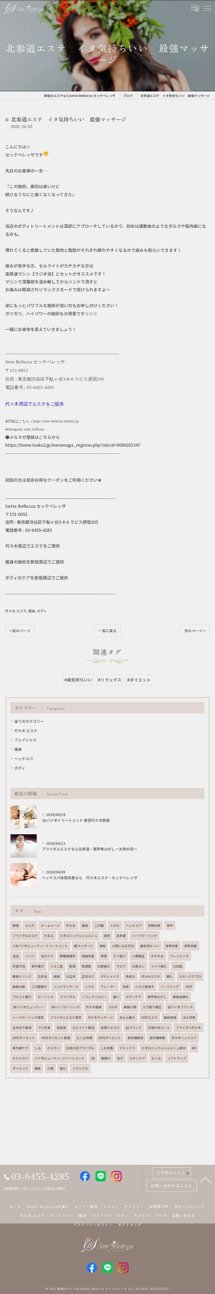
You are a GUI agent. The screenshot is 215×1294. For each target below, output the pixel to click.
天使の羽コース (159, 1027)
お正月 (71, 976)
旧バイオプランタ (180, 1007)
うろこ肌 (56, 966)
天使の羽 (19, 966)
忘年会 (42, 976)
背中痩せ (37, 966)
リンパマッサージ (66, 986)
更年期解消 (135, 1038)
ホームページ (50, 925)
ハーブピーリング (144, 936)
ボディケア (133, 997)
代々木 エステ (15, 610)
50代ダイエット (24, 1038)
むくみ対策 (84, 1038)
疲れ (169, 976)
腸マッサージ (83, 946)
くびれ (115, 925)
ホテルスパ (20, 1058)
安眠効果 (154, 925)
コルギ (112, 1007)
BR (194, 1048)
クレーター (108, 986)
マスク (121, 966)
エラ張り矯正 (152, 1007)
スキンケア (137, 1058)
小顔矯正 (138, 956)
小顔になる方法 (123, 946)
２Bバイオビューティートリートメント (40, 946)
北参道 (121, 936)
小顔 (50, 1068)
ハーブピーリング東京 (28, 1017)
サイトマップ (130, 1224)
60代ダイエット (110, 1038)
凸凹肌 (177, 966)
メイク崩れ (159, 966)
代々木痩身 (94, 1007)
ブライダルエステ (25, 936)
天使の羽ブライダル (80, 1048)
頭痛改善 (88, 956)
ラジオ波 (44, 1027)
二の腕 (99, 925)
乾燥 (72, 966)
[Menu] (207, 8)
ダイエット (20, 1068)
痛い (116, 997)
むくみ (156, 1058)
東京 (107, 936)
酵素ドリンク (22, 976)
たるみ (48, 936)
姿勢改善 (190, 946)
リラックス (80, 1068)
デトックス (127, 1048)
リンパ (30, 956)
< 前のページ (20, 630)
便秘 (102, 946)
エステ (30, 925)
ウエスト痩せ (22, 997)
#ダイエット (139, 680)
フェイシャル (25, 739)
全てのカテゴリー (29, 721)
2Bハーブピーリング (65, 1007)
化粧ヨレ (138, 966)
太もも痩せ (127, 1017)
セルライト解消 (83, 1027)
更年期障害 (157, 1038)
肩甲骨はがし (157, 997)
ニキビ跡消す (144, 986)
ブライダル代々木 (188, 1027)
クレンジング (179, 956)
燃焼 (56, 976)
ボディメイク (110, 976)
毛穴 (120, 1058)
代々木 (71, 925)
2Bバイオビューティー (29, 1007)
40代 (188, 986)
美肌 (38, 1068)
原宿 (104, 956)
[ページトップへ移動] (206, 1179)
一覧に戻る (107, 630)
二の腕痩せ (39, 986)
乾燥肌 (86, 966)
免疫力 (130, 976)
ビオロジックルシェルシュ (79, 936)
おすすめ (157, 956)
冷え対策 (189, 1017)
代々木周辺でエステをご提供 (32, 546)
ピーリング (45, 997)
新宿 (16, 925)
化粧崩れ (104, 966)
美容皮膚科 (181, 997)
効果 (126, 986)
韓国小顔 (130, 1007)
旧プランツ (134, 1027)
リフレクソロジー (94, 997)
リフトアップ (176, 1058)
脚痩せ (106, 1058)
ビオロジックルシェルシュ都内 (164, 1048)
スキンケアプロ (190, 976)
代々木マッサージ (100, 1017)
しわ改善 (107, 1048)
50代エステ (149, 1017)
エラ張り (119, 956)
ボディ (42, 610)
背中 (170, 925)
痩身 (31, 610)
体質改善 (171, 946)
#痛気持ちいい (78, 680)
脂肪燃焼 (170, 1017)
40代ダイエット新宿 (55, 1038)
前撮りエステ (110, 1027)
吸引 (63, 1068)
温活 (16, 956)
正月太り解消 (22, 1027)
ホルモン (53, 1048)
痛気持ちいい (149, 946)
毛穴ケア (47, 956)
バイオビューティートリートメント (60, 1058)
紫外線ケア (20, 1048)
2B (93, 1058)
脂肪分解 (19, 986)
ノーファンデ (169, 986)
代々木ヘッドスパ (184, 1038)
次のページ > (195, 630)
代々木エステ (150, 976)
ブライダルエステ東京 (66, 1017)
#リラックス (109, 680)
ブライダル (68, 997)
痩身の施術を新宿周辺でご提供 (34, 561)
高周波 (61, 1027)
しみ (38, 1048)
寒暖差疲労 (68, 956)
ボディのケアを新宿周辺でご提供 (36, 577)
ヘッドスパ (23, 758)
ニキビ (89, 986)
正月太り (88, 976)
